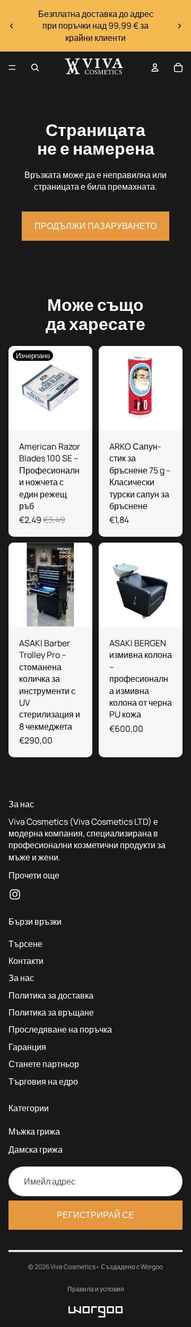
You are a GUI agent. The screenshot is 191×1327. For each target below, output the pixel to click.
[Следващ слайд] (179, 26)
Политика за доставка (50, 995)
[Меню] (12, 67)
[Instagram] (14, 894)
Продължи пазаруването (95, 226)
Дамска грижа (35, 1149)
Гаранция (27, 1047)
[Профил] (155, 67)
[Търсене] (35, 67)
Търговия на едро (43, 1081)
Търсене (25, 943)
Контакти (26, 961)
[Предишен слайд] (11, 26)
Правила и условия (95, 1289)
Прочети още (33, 875)
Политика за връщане (51, 1012)
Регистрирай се (95, 1215)
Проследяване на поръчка (60, 1029)
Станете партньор (43, 1064)
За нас (21, 978)
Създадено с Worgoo (132, 1266)
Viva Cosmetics (73, 1266)
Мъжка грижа (34, 1131)
